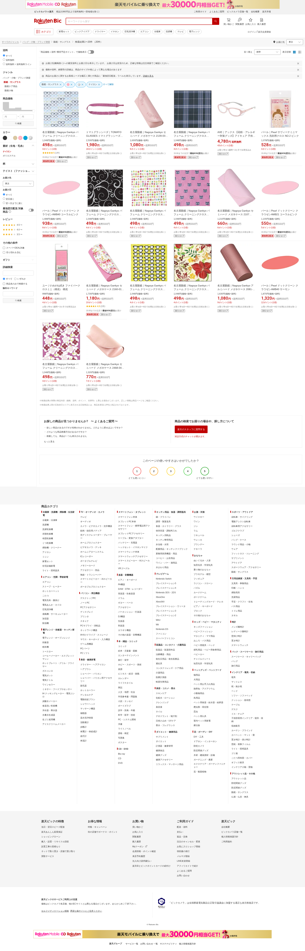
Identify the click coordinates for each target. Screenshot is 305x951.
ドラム (121, 598)
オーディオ (85, 521)
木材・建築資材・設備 (204, 755)
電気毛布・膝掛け (50, 600)
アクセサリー (124, 607)
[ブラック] (5, 138)
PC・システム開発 (127, 719)
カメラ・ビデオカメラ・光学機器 (96, 526)
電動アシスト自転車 (240, 521)
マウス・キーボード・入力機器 (95, 639)
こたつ (45, 595)
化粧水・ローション (165, 698)
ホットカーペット (50, 591)
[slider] (3, 111)
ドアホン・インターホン (205, 741)
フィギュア (199, 579)
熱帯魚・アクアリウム (204, 688)
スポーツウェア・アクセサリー (246, 567)
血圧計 (83, 736)
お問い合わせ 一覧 (149, 944)
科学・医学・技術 (126, 715)
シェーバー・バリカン (90, 674)
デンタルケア (86, 695)
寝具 (233, 677)
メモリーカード (87, 565)
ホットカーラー (87, 690)
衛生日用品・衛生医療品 (167, 659)
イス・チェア (237, 714)
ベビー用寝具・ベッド (204, 645)
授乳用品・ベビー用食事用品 (207, 650)
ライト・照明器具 (50, 570)
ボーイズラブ (124, 706)
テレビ (180, 31)
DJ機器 (121, 616)
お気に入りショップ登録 (188, 846)
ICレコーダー (86, 556)
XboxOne (160, 597)
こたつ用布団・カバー (242, 758)
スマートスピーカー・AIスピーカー (96, 580)
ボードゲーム (200, 597)
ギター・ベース (125, 603)
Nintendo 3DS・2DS (166, 592)
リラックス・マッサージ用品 (169, 764)
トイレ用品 (236, 611)
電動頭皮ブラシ (87, 699)
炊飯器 (45, 642)
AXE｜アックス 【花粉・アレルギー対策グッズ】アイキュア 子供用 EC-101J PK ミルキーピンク (236, 136)
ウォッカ (198, 540)
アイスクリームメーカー (54, 724)
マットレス (236, 682)
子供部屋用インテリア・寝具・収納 (247, 720)
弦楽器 (121, 621)
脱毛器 (83, 685)
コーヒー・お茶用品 (165, 558)
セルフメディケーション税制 (55, 911)
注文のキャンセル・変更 (188, 841)
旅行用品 (235, 666)
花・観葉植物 (200, 771)
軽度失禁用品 (162, 682)
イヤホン (115, 31)
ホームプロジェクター (90, 542)
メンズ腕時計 (237, 627)
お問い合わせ (183, 875)
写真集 (121, 738)
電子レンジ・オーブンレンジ (56, 638)
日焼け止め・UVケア (166, 721)
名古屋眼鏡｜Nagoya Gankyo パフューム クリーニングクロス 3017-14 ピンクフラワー (60, 368)
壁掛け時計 (236, 636)
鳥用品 (197, 698)
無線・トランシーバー (90, 575)
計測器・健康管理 (164, 746)
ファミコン (161, 634)
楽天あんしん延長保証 (51, 832)
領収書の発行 (183, 851)
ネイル (159, 711)
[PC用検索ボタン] (215, 21)
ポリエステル (9, 155)
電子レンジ (194, 31)
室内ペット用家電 (202, 721)
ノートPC (85, 603)
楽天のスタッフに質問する (191, 429)
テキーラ (198, 549)
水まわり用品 (162, 567)
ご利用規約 (226, 841)
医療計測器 (161, 677)
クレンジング (162, 702)
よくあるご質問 (216, 11)
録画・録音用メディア (90, 530)
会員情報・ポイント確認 (144, 851)
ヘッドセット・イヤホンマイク (133, 547)
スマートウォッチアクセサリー (133, 556)
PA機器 (121, 584)
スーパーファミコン (165, 638)
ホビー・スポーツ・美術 (129, 664)
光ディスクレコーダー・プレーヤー (96, 536)
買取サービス (47, 856)
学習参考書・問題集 (127, 696)
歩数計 (83, 727)
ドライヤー (100, 31)
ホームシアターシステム (92, 552)
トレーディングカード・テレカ (208, 601)
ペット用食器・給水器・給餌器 (208, 702)
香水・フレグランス (165, 725)
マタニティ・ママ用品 (204, 636)
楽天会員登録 (264, 32)
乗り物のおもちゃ (202, 569)
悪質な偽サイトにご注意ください (86, 911)
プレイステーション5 (166, 583)
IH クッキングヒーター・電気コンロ (58, 695)
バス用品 (235, 606)
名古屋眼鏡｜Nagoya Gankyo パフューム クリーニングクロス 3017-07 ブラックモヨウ (104, 214)
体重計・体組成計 (88, 731)
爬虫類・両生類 (201, 707)
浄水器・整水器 (49, 710)
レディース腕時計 (239, 631)
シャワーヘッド (87, 704)
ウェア (234, 549)
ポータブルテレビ (88, 561)
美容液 (159, 707)
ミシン (45, 557)
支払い (180, 832)
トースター (47, 651)
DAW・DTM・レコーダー (130, 589)
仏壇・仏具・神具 (239, 797)
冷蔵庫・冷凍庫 (49, 520)
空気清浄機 (129, 31)
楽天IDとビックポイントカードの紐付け (151, 866)
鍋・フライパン (163, 517)
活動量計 (84, 722)
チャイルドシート (202, 659)
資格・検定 (123, 733)
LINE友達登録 (183, 861)
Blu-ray (121, 754)
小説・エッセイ (125, 701)
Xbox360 (160, 601)
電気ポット (47, 675)
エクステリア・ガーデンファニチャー (209, 765)
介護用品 (160, 672)
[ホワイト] (10, 138)
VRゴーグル (124, 568)
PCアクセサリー (88, 607)
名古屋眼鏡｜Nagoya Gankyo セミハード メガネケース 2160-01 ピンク (104, 289)
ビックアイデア (82, 31)
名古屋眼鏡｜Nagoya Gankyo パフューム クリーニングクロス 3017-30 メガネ (148, 289)
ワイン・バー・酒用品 (166, 563)
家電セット (64, 31)
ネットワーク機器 (88, 630)
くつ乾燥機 (47, 543)
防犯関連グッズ (238, 783)
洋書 (120, 724)
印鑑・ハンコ (237, 588)
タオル (234, 615)
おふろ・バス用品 (202, 640)
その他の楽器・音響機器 (129, 635)
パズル (197, 588)
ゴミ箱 (234, 753)
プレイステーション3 (166, 611)
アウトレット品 (238, 778)
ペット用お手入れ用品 (204, 684)
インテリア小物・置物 (242, 767)
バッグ (234, 661)
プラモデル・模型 (202, 574)
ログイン (252, 32)
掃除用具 (235, 592)
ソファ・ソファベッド (242, 695)
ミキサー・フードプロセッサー (57, 689)
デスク (234, 709)
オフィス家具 (237, 762)
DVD (120, 763)
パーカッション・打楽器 (129, 612)
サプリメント (162, 737)
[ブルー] (25, 138)
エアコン (144, 31)
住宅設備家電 (48, 566)
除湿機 (45, 623)
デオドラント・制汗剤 (166, 716)
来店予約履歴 (138, 856)
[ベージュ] (15, 138)
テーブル (235, 705)
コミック (122, 646)
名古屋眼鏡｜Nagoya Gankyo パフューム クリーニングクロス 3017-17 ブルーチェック (192, 136)
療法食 (197, 725)
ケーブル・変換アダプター (130, 538)
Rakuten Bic (47, 21)
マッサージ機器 (87, 708)
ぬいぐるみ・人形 (202, 560)
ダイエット (161, 741)
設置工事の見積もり (50, 846)
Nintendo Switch (164, 579)
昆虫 (196, 711)
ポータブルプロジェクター (93, 587)
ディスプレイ (86, 612)
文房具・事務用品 (239, 583)
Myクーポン (138, 846)
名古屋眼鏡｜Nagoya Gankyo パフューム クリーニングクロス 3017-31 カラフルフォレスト (148, 214)
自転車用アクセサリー (242, 526)
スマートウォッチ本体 (128, 552)
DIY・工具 (199, 737)
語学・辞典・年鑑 (126, 710)
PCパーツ (85, 648)
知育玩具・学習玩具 (203, 565)
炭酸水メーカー (49, 701)
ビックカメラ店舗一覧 (237, 11)
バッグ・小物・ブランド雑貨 (36, 42)
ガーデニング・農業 (203, 759)
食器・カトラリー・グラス (168, 526)
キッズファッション (203, 627)
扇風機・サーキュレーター (55, 614)
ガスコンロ (47, 671)
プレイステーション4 (166, 588)
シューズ (235, 535)
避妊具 (159, 663)
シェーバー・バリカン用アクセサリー (96, 679)
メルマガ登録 (183, 856)
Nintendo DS (162, 629)
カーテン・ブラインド (242, 730)
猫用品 (197, 675)
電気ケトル (47, 680)
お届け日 (7, 190)
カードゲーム (200, 592)
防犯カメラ (199, 746)
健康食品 (160, 750)
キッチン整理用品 (164, 540)
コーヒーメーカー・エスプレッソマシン (58, 657)
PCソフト (85, 653)
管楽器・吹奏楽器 (126, 593)
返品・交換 (182, 836)
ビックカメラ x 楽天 (43, 11)
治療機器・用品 (163, 654)
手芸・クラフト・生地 (242, 601)
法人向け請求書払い (141, 861)
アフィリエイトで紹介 (187, 866)
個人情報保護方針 (229, 836)
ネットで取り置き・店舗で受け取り (58, 851)
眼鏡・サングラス (239, 572)
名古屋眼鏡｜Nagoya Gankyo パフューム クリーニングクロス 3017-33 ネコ (192, 214)
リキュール (199, 535)
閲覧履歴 (136, 836)
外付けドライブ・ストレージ (94, 635)
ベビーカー (199, 654)
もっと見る (49, 441)
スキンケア (161, 693)
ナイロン (7, 151)
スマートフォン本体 (127, 517)
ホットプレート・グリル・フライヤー (58, 665)
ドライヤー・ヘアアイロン (93, 664)
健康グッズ (161, 755)
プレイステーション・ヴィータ (171, 606)
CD (119, 758)
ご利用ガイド (200, 11)
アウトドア (236, 563)
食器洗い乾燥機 (49, 706)
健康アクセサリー (164, 759)
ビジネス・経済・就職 (128, 674)
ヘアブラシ (85, 669)
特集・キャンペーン (97, 827)
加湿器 (45, 618)
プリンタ (84, 616)
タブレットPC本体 (127, 521)
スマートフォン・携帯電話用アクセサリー (134, 527)
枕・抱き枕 (236, 686)
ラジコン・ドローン (203, 583)
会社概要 (255, 11)
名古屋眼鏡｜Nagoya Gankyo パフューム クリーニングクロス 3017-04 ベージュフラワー (192, 289)
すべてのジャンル (10, 42)
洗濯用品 (235, 597)
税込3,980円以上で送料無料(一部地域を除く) (77, 11)
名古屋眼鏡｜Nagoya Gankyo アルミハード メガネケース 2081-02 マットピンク (236, 289)
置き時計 (235, 640)
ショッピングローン (50, 836)
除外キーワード (10, 288)
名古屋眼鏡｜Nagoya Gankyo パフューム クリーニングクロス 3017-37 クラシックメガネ (60, 136)
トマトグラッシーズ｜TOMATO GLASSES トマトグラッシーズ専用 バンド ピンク (104, 136)
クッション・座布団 (240, 700)
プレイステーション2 (166, 615)
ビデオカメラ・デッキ (90, 547)
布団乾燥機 (47, 538)
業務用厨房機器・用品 (166, 553)
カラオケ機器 (124, 630)
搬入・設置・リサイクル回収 (55, 841)
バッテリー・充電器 (127, 542)
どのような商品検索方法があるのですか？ (67, 432)
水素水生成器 (48, 715)
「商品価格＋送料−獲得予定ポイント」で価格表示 (62, 52)
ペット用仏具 (200, 716)
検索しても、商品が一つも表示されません (67, 436)
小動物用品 (199, 693)
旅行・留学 (123, 660)
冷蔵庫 (157, 31)
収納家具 (235, 726)
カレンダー (123, 678)
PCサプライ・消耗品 (90, 625)
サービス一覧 (131, 944)
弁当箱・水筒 (162, 544)
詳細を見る (148, 76)
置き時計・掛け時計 (240, 739)
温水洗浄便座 (86, 718)
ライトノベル (124, 728)
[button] (6, 106)
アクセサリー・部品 (89, 570)
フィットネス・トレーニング (245, 553)
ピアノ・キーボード (127, 580)
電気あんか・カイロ (51, 605)
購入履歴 (136, 841)
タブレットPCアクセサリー (131, 533)
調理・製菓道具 (163, 521)
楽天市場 (266, 11)
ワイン (197, 521)
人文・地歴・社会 (126, 692)
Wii (157, 624)
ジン (196, 526)
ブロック (198, 611)
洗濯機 (169, 31)
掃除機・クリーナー (51, 547)
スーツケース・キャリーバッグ (246, 656)
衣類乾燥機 (47, 534)
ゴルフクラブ (237, 530)
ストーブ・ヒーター (51, 586)
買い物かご (137, 827)
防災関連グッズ (201, 750)
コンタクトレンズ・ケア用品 (169, 668)
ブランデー (199, 544)
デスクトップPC (88, 598)
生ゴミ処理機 (48, 719)
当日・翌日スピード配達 (53, 827)
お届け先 (7, 178)
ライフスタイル (125, 683)
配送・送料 (182, 827)
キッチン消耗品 (163, 535)
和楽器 (121, 625)
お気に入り (137, 832)
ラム (196, 530)
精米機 (45, 647)
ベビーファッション (203, 631)
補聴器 (83, 713)
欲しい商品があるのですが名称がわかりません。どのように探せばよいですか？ (85, 427)
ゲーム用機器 (86, 644)
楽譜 (120, 669)
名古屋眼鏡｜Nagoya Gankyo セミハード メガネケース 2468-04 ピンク (104, 368)
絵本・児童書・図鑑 (127, 651)
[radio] (4, 55)
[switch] (31, 210)
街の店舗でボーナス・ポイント (103, 832)
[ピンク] (20, 138)
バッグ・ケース (238, 540)
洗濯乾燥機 (47, 529)
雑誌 (120, 687)
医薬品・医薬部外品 (165, 650)
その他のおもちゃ (202, 615)
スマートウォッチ (239, 645)
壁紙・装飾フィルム (240, 744)
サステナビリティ (168, 944)
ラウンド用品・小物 (240, 544)
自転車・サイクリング (242, 517)
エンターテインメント (128, 655)
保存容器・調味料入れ (166, 530)
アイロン (46, 552)
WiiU (158, 620)
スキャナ (84, 621)
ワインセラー (48, 684)
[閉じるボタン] (298, 63)
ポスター (122, 742)
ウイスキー (199, 517)
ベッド (234, 691)
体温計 (83, 740)
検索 (19, 123)
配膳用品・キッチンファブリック (172, 549)
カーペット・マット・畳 (243, 735)
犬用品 (197, 679)
